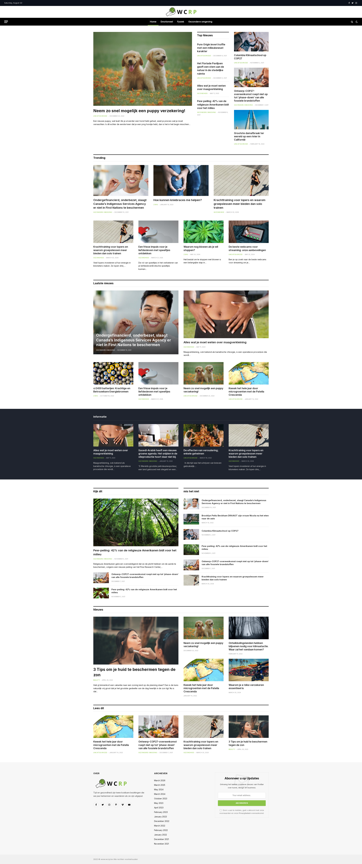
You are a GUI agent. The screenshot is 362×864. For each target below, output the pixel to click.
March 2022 (159, 825)
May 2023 (158, 803)
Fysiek (180, 21)
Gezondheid (202, 93)
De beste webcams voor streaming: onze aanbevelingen (247, 248)
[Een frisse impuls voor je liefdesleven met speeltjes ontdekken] (158, 232)
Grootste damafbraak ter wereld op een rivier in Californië (249, 136)
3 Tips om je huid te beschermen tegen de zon (134, 672)
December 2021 (161, 839)
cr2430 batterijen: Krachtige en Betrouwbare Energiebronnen (111, 390)
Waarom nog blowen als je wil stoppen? (201, 248)
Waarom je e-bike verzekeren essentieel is (246, 687)
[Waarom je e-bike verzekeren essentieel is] (249, 670)
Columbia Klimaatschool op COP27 (250, 57)
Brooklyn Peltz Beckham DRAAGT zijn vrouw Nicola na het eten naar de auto (235, 517)
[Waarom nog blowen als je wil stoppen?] (204, 232)
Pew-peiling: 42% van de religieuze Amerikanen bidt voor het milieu (213, 104)
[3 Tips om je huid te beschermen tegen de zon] (135, 641)
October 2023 (160, 798)
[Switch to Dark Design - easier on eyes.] (356, 22)
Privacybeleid (244, 813)
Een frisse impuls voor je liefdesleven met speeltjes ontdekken (154, 250)
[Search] (352, 22)
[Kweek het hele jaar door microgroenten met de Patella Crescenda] (249, 373)
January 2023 (160, 816)
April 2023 (158, 807)
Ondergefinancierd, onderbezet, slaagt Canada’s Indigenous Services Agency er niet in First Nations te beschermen (119, 203)
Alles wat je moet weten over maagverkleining (211, 87)
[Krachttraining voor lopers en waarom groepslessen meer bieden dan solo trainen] (241, 180)
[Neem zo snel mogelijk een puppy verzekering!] (142, 69)
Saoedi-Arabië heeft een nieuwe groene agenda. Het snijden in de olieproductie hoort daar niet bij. (157, 453)
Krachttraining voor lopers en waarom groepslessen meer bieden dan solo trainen (239, 203)
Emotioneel (167, 21)
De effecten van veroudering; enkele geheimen (201, 452)
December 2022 (161, 821)
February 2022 (161, 830)
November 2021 (161, 844)
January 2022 (160, 834)
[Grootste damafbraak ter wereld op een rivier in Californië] (251, 119)
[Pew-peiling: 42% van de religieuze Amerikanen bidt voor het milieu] (135, 522)
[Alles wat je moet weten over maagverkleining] (226, 314)
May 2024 (158, 789)
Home (153, 21)
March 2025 (159, 785)
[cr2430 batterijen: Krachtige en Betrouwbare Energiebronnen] (113, 373)
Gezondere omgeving (200, 21)
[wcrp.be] (181, 12)
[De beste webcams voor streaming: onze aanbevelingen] (249, 232)
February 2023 (161, 812)
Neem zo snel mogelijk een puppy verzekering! (139, 110)
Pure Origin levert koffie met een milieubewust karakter (211, 48)
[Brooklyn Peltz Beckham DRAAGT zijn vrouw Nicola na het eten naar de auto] (191, 519)
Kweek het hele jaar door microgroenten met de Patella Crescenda (246, 391)
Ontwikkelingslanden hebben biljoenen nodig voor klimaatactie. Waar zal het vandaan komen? (249, 646)
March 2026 (159, 780)
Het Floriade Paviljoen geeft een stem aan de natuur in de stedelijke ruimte (210, 68)
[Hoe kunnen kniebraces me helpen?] (180, 180)
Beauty (96, 680)
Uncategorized (100, 116)
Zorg (155, 204)
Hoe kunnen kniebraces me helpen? (177, 200)
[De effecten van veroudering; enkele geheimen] (204, 435)
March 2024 (159, 794)
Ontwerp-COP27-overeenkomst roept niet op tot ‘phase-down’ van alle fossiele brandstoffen (251, 96)
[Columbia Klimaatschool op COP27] (251, 41)
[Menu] (6, 22)
